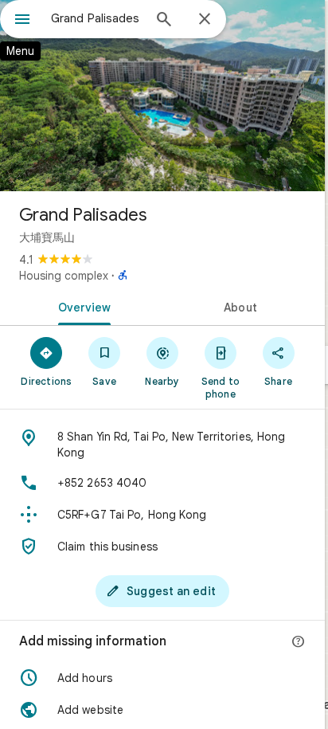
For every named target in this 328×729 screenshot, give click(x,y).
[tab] (81, 306)
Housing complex (63, 275)
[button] (162, 678)
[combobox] (96, 18)
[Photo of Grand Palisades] (162, 95)
